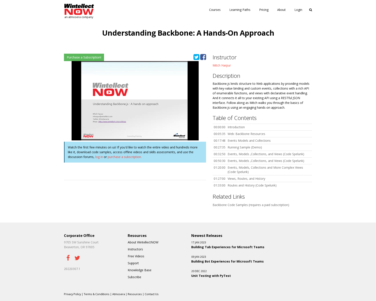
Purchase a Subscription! (84, 57)
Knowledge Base (139, 270)
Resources (135, 294)
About (281, 10)
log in (99, 157)
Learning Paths (239, 10)
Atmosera (118, 294)
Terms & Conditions (96, 294)
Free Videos (136, 256)
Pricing (264, 10)
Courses (215, 10)
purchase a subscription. (125, 157)
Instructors (135, 249)
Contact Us (152, 294)
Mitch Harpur (222, 65)
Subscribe (134, 277)
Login (298, 10)
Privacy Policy (72, 294)
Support (133, 263)
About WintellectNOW (143, 242)
